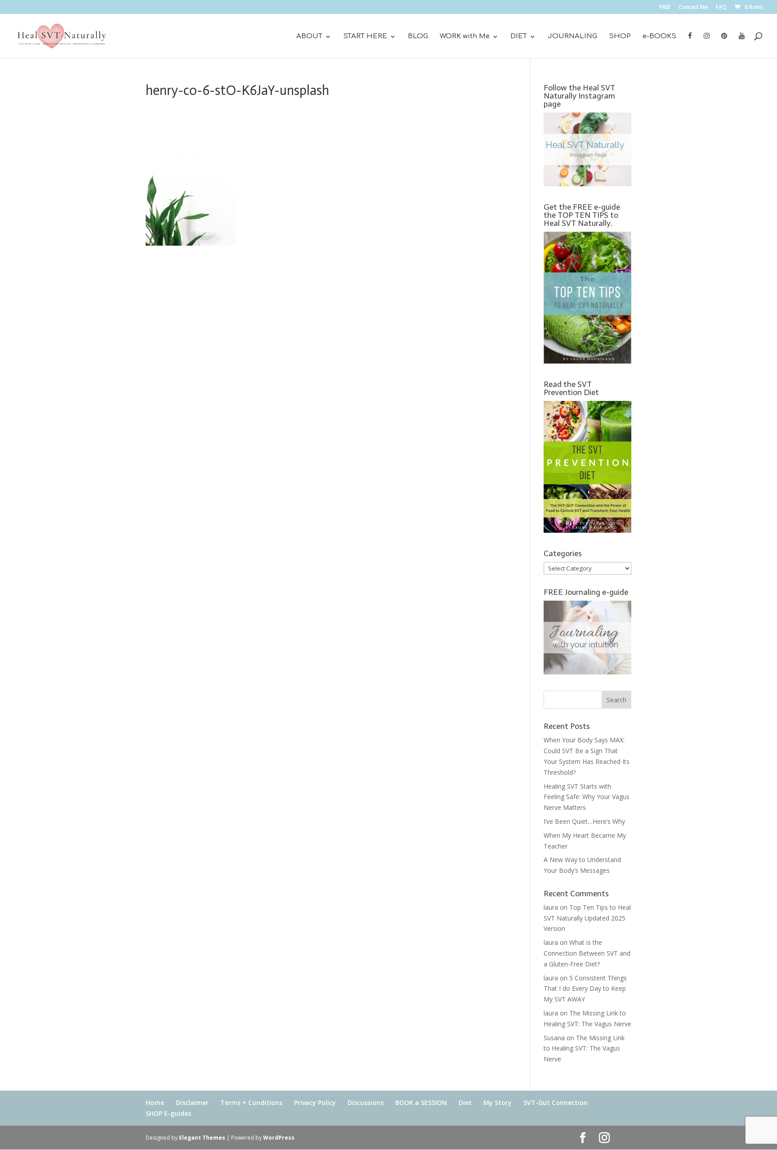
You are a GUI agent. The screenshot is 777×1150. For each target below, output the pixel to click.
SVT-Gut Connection (555, 1102)
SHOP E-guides (168, 1113)
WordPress (279, 1137)
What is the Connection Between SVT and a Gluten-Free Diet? (587, 953)
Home (155, 1102)
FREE (664, 7)
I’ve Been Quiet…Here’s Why (584, 821)
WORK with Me (465, 36)
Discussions (366, 1102)
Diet (465, 1102)
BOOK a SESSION (421, 1102)
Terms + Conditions (251, 1102)
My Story (497, 1102)
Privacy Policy (315, 1102)
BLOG (418, 36)
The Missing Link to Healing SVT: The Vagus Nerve (584, 1048)
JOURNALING (572, 36)
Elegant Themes (202, 1137)
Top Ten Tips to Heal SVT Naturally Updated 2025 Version (587, 918)
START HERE (365, 36)
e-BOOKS (659, 36)
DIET (518, 36)
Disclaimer (192, 1102)
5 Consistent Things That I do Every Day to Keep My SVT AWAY (585, 989)
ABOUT (309, 36)
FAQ (721, 7)
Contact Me (693, 7)
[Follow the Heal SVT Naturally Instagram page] (587, 184)
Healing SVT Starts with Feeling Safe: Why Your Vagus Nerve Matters (587, 797)
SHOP (620, 36)
